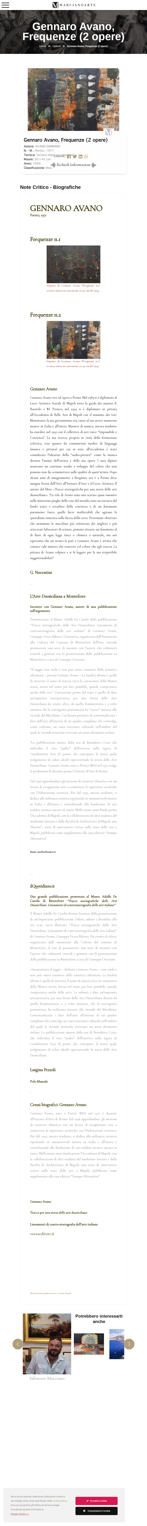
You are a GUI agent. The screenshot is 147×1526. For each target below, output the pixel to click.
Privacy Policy (19, 1514)
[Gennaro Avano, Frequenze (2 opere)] (73, 97)
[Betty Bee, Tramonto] (89, 1344)
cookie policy (60, 1501)
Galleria (57, 46)
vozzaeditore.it (42, 1233)
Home (42, 46)
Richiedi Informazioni (73, 164)
